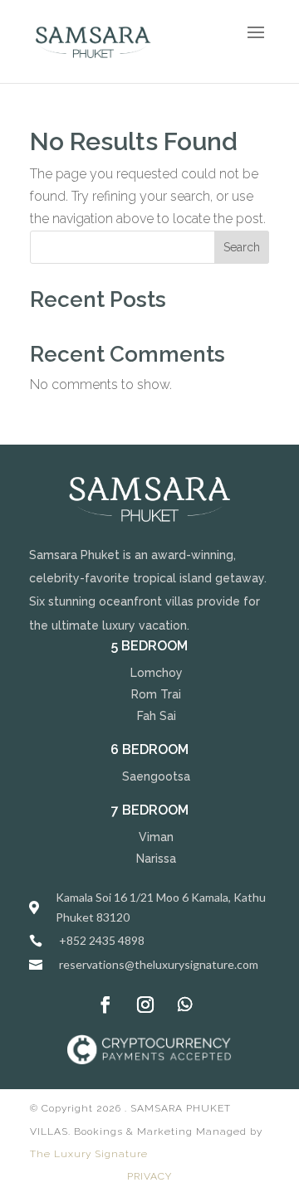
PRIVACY (149, 1176)
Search (241, 247)
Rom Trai (156, 694)
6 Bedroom (149, 749)
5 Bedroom (149, 646)
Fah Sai (156, 716)
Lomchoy (156, 672)
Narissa (156, 858)
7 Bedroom (150, 810)
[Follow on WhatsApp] (185, 1004)
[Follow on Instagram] (145, 1004)
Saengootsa (156, 776)
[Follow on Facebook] (105, 1004)
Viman (156, 837)
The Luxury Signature (89, 1154)
